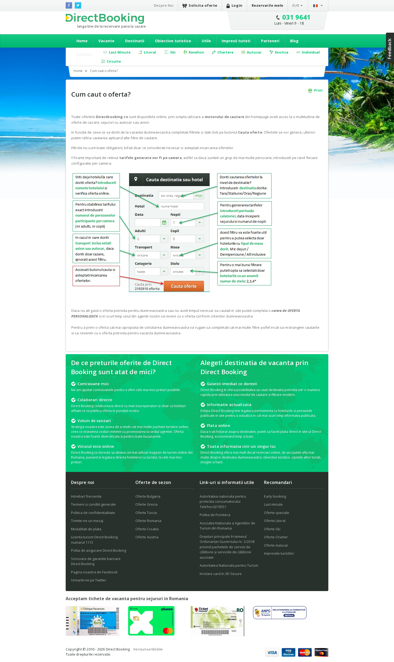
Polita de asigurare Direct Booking (98, 550)
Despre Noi (163, 5)
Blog (294, 40)
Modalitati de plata (86, 529)
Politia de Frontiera (215, 514)
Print (318, 90)
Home (82, 40)
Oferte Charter (276, 537)
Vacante (106, 40)
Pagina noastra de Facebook (94, 572)
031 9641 (296, 17)
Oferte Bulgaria (147, 496)
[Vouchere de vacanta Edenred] (217, 635)
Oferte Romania (148, 520)
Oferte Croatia (147, 529)
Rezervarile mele (267, 5)
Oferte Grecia (146, 504)
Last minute (273, 504)
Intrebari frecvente (86, 496)
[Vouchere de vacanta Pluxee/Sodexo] (151, 634)
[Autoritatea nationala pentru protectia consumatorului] (280, 618)
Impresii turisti (236, 40)
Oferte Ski (272, 529)
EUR (295, 5)
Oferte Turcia (146, 512)
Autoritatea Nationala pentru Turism (229, 565)
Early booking (275, 496)
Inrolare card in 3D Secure (221, 573)
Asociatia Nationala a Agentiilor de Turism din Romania (227, 526)
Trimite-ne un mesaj (87, 520)
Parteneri (270, 40)
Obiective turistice (173, 40)
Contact (84, 53)
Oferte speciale (276, 512)
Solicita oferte (203, 5)
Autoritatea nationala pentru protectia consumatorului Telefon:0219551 (223, 501)
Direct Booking (105, 18)
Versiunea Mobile (148, 649)
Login (237, 5)
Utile (206, 40)
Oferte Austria (146, 537)
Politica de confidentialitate (93, 512)
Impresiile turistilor (279, 553)
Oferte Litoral (274, 520)
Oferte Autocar (276, 545)
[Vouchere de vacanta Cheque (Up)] (92, 634)
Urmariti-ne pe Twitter (88, 580)
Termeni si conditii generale (93, 504)
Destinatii (134, 40)
